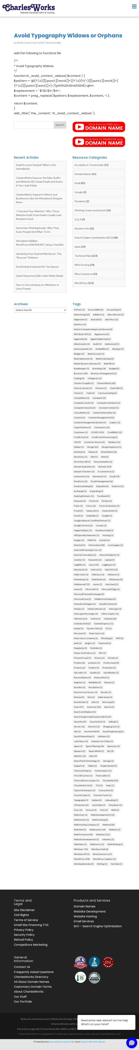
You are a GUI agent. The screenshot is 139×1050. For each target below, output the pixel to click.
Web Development (103, 814)
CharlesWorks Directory (31, 977)
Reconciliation (82, 677)
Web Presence (83, 834)
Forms (91, 505)
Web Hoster (81, 819)
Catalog (79, 378)
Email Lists (80, 481)
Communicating (107, 393)
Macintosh (80, 569)
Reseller (79, 687)
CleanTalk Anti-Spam (92, 1041)
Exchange (80, 491)
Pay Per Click (94, 628)
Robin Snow (24, 42)
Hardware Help (104, 530)
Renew (109, 682)
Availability (102, 349)
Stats (93, 756)
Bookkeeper (81, 368)
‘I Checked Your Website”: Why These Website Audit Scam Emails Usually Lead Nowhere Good (38, 215)
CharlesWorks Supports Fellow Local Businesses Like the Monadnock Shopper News (39, 198)
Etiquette (102, 486)
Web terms (97, 844)
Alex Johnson (116, 314)
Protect (94, 667)
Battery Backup (105, 358)
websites (108, 839)
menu (97, 584)
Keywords (95, 559)
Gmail (78, 515)
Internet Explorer (109, 555)
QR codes (80, 672)
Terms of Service (26, 920)
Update (97, 800)
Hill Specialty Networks (86, 535)
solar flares (81, 741)
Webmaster (98, 829)
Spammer (113, 746)
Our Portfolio (23, 1001)
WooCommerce (83, 273)
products (94, 662)
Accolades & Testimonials (89, 164)
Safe (95, 702)
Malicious (98, 574)
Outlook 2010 (82, 623)
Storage (108, 761)
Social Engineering (113, 731)
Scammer (94, 707)
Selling (113, 721)
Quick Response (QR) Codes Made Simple (39, 275)
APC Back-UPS (82, 334)
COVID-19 (97, 432)
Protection (109, 667)
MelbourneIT (82, 584)
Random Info (82, 228)
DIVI (94, 456)
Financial (80, 501)
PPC (102, 653)
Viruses (91, 810)
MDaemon (116, 579)
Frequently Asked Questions (34, 972)
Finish (93, 501)
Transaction (106, 790)
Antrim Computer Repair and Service (93, 329)
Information (97, 545)
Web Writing (115, 844)
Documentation (103, 461)
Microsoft (92, 589)
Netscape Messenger (86, 613)
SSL (110, 751)
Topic (110, 785)
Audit (97, 344)
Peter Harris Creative (86, 638)
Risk (91, 697)
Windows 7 (81, 849)
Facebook (103, 496)
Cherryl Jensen (83, 388)
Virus (78, 810)
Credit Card (81, 437)
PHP (119, 638)
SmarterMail (91, 731)
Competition (81, 398)
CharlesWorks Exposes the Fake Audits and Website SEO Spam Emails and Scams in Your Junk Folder (39, 181)
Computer (99, 398)
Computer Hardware (108, 402)
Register (79, 682)
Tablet (92, 765)
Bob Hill (109, 363)
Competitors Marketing (30, 945)
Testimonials (103, 770)
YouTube (116, 864)
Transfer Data (82, 795)
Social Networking (84, 736)
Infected (79, 545)
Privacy (99, 658)
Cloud (78, 393)
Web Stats (80, 844)
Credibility (115, 432)
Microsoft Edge (111, 589)
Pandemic (80, 201)
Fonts (78, 505)
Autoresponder (83, 349)
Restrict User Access (85, 692)
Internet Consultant (85, 555)
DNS (104, 456)
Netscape (115, 608)
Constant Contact (109, 407)
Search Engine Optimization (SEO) (94, 237)
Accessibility (95, 309)
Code (90, 393)
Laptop (109, 559)
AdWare (98, 314)
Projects (79, 667)
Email (77, 183)
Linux (94, 564)
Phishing (107, 638)
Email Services (84, 921)
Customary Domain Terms (33, 987)
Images (79, 540)
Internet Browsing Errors (87, 550)
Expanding (96, 491)
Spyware (79, 751)
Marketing (81, 579)
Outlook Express (103, 623)
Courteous (81, 432)
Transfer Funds (102, 795)
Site (77, 731)
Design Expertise (111, 447)
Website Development (86, 839)
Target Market (108, 765)
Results (106, 692)
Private (113, 658)
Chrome (101, 388)
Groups (101, 525)
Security (80, 721)
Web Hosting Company (86, 824)
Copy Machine (82, 427)
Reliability (95, 682)
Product (79, 662)
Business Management (103, 373)
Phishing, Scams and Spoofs (90, 210)
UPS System (81, 805)
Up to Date (98, 805)
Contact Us (22, 967)
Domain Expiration (84, 466)
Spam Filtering (95, 746)
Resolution (95, 687)
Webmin (114, 829)
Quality (95, 672)
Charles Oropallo (84, 383)
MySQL (79, 608)
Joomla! (79, 559)
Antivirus (80, 324)
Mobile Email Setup (105, 599)
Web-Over (80, 814)
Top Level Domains (84, 790)
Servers (79, 726)
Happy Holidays (83, 530)
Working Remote (84, 864)
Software (104, 736)
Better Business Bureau (87, 363)
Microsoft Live (82, 599)
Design (92, 447)
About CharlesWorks (28, 992)
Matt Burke (99, 579)
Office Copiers (110, 613)
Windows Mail (99, 849)
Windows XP (81, 854)
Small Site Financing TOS (31, 925)
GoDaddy (92, 515)
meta (78, 589)
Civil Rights (21, 915)
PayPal (78, 628)
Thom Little (103, 775)
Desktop (79, 452)
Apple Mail (80, 339)
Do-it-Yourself (82, 461)
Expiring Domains (84, 496)
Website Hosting (85, 916)
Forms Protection (109, 505)
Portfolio (96, 648)
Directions (80, 456)
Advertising (82, 314)
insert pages (115, 545)
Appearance (101, 334)
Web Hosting (82, 264)
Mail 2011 (111, 569)
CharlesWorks (106, 383)
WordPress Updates (104, 859)
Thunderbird (110, 780)
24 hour (79, 309)
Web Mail (80, 829)
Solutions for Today (102, 741)
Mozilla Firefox (108, 604)
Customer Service (94, 442)
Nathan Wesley (97, 608)
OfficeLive (80, 618)
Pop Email (104, 643)
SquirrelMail (96, 751)
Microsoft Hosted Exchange (89, 594)
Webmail (108, 824)
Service (94, 726)
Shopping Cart (111, 726)
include (104, 540)
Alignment (80, 319)
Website (103, 834)
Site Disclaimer (24, 910)
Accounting (114, 309)
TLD (99, 785)
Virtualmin (115, 805)
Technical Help (53, 42)
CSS (77, 442)
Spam (78, 246)
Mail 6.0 (96, 569)
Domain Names (83, 173)
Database (114, 442)
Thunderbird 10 (83, 785)
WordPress (81, 282)
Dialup (93, 452)
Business (80, 373)
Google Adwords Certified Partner (92, 520)
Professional (111, 662)
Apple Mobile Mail (100, 339)
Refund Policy (23, 940)
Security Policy (24, 935)
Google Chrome (83, 525)
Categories (95, 378)
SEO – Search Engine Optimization (98, 926)
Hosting (108, 535)
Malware (113, 574)
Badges (79, 353)
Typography (81, 800)
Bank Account (96, 353)
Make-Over (81, 574)
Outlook (110, 618)
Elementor (99, 476)
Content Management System (90, 422)
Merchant (112, 584)
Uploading (111, 800)
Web (115, 810)
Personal (80, 633)
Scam (79, 707)
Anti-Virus (111, 319)
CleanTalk (116, 388)
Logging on (108, 564)
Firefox (107, 501)
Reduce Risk (101, 677)
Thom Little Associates (86, 780)
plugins (90, 643)
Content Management (101, 417)
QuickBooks (111, 672)
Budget (114, 368)
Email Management (102, 481)
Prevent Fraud (82, 658)
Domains (104, 466)
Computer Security (84, 407)
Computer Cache (84, 402)
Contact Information (104, 412)
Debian (79, 447)
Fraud (78, 510)
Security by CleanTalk (62, 1041)
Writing (102, 864)
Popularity (80, 648)
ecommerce (81, 476)
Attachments (82, 344)
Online (95, 618)
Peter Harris (96, 633)
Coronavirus (101, 427)
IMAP (92, 540)
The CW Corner (83, 775)
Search (109, 707)
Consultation (82, 412)
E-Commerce (106, 471)
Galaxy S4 (92, 510)
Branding (99, 368)
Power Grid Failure (84, 653)
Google (79, 192)
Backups (118, 349)
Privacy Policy (23, 930)
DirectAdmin (109, 452)
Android (96, 319)
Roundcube (81, 702)
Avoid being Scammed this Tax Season (37, 266)
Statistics (80, 756)
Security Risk (97, 721)
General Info (109, 510)
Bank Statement (83, 358)
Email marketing (83, 486)
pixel (78, 643)
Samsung (108, 702)
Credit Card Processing (104, 437)
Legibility (80, 564)
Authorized (112, 344)
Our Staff (20, 997)
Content (79, 417)
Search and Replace (85, 711)
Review (79, 697)
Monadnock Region (85, 604)
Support (79, 765)
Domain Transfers (84, 471)
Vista (104, 810)
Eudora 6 (118, 486)
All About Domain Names (31, 982)
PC (108, 628)
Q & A (78, 219)
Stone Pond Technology (87, 761)
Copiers (114, 422)
